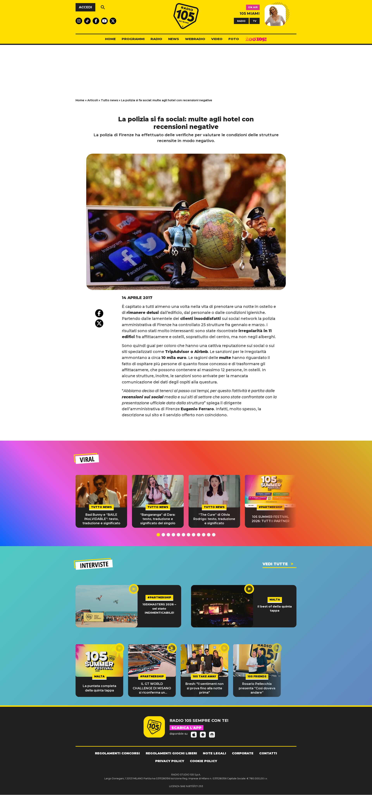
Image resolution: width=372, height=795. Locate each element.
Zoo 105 (256, 39)
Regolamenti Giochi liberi (171, 753)
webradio (195, 39)
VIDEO (216, 39)
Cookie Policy (203, 761)
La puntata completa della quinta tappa (99, 688)
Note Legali (214, 753)
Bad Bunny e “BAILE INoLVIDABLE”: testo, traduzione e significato (101, 519)
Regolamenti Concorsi (117, 753)
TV (254, 20)
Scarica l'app (186, 728)
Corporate (242, 753)
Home (80, 100)
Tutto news (109, 100)
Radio (156, 39)
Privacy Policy (169, 761)
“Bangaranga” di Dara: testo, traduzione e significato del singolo (157, 519)
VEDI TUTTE (275, 564)
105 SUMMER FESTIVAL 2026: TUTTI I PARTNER (270, 519)
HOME (110, 39)
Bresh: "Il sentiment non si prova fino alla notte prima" (204, 688)
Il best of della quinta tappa (274, 608)
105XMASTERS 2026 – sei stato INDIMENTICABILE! (159, 608)
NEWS (173, 39)
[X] (99, 323)
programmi (133, 39)
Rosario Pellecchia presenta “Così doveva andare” (257, 688)
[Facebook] (99, 313)
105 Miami (250, 13)
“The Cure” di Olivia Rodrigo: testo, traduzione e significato (214, 519)
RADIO (241, 20)
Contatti (268, 753)
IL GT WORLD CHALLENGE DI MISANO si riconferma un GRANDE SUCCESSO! (152, 688)
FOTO (233, 39)
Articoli (92, 100)
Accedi (85, 7)
